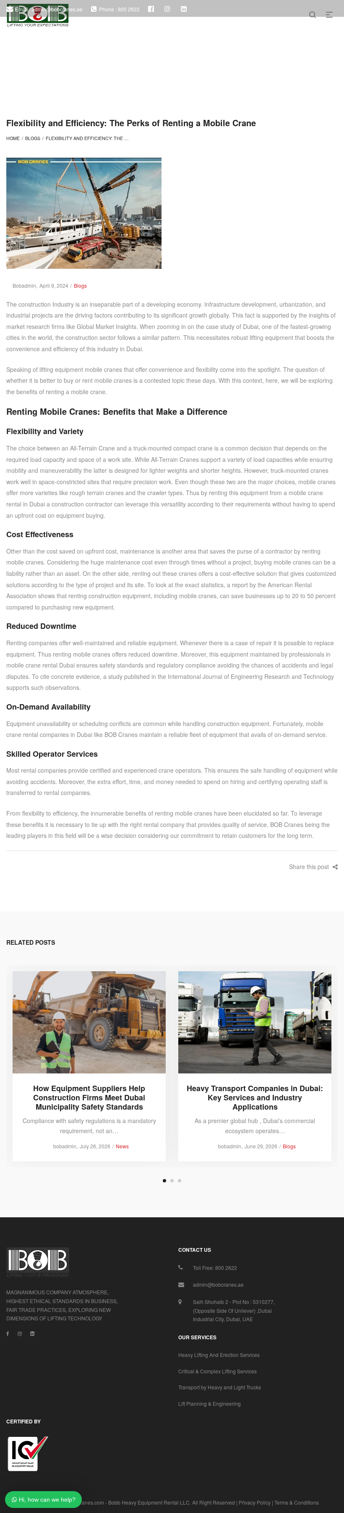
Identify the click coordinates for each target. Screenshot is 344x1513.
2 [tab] (172, 1180)
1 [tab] (164, 1180)
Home (13, 138)
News (122, 1146)
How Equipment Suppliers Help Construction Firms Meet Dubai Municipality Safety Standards (89, 1097)
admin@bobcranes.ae (218, 1284)
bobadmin (21, 285)
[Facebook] (7, 1333)
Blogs (32, 138)
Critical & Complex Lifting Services (217, 1371)
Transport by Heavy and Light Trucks (219, 1387)
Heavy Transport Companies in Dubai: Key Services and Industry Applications (255, 1097)
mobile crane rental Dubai (40, 665)
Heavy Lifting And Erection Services (219, 1354)
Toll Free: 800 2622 (215, 1267)
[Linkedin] (32, 1333)
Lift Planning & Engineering (209, 1403)
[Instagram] (20, 1333)
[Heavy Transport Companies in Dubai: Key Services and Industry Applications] (255, 1022)
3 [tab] (179, 1180)
